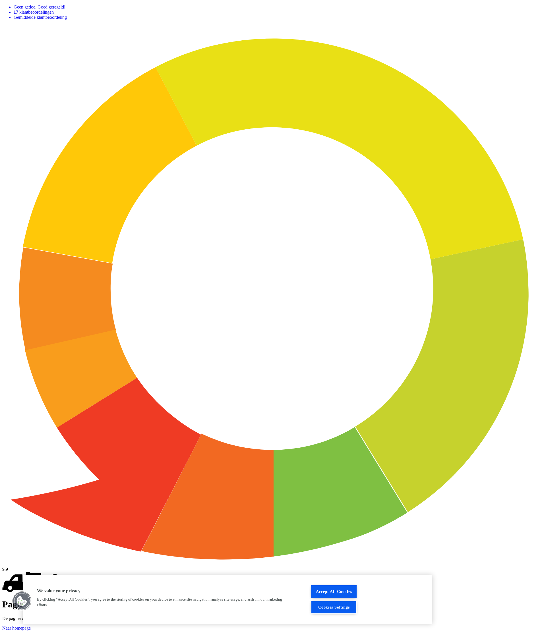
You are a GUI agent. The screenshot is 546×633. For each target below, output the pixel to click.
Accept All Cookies (334, 591)
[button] (22, 601)
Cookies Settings (334, 607)
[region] (227, 599)
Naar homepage (16, 628)
